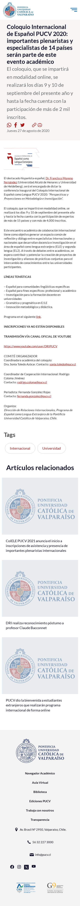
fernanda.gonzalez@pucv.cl (34, 396)
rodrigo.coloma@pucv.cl (32, 382)
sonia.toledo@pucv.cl (63, 364)
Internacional (20, 448)
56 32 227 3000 (42, 842)
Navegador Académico (40, 773)
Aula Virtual (40, 782)
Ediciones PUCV (40, 801)
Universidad (51, 448)
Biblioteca (40, 792)
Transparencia (40, 819)
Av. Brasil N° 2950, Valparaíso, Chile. (43, 829)
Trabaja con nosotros (40, 810)
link (38, 316)
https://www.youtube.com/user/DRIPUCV (30, 346)
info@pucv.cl (43, 854)
